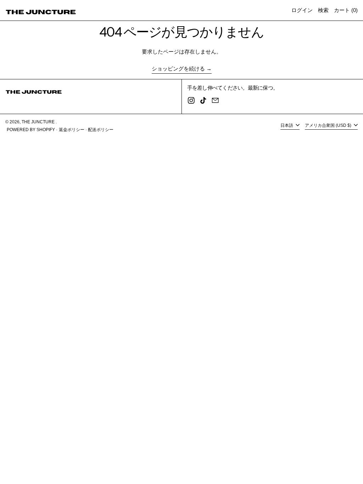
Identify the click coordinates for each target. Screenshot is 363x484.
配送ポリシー (100, 129)
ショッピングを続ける (178, 69)
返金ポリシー (71, 129)
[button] (323, 10)
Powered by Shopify (31, 129)
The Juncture (39, 121)
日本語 (287, 125)
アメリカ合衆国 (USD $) (328, 125)
